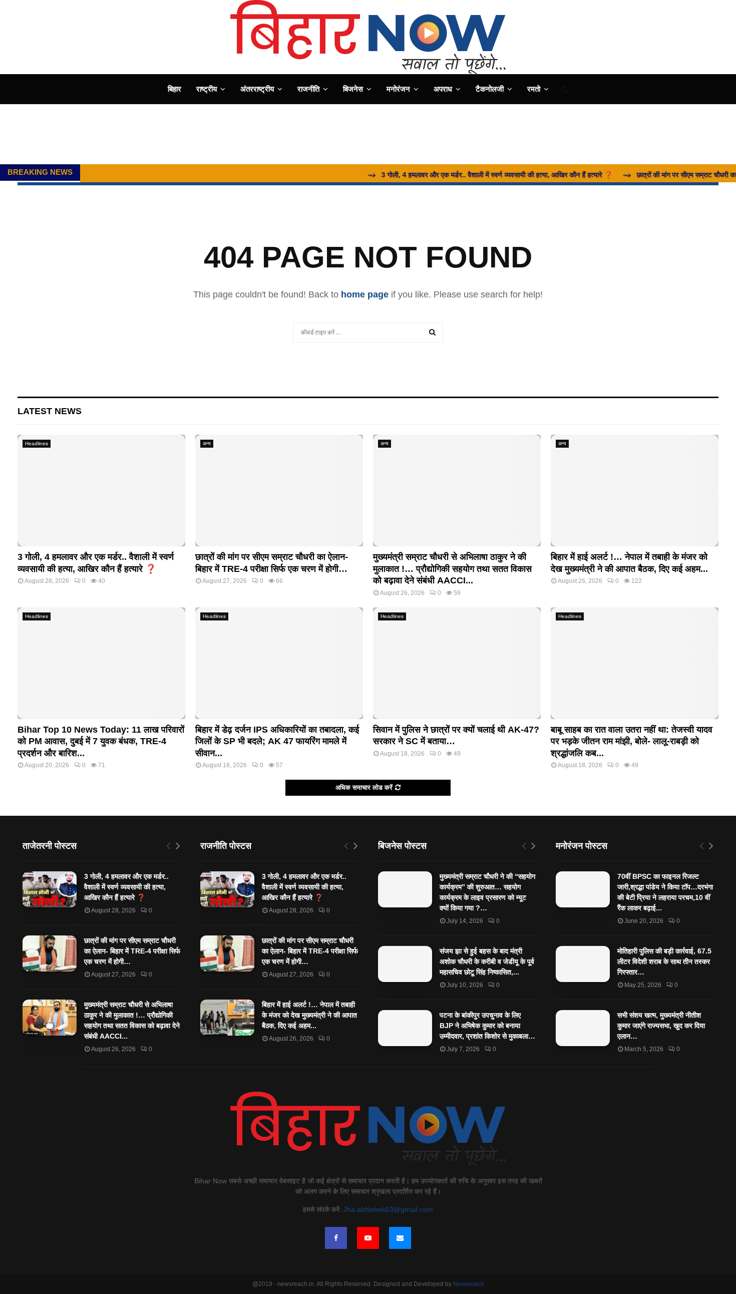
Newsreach (468, 1283)
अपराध (443, 89)
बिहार (174, 89)
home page (365, 294)
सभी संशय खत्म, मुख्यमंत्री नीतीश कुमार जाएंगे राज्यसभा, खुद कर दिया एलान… (661, 1025)
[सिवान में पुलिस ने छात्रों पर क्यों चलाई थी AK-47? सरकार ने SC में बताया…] (457, 663)
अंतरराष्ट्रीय (257, 89)
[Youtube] (368, 1238)
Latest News (50, 411)
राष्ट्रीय (206, 89)
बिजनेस (353, 89)
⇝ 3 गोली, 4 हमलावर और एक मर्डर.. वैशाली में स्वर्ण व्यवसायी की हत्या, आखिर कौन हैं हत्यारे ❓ (465, 175)
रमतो (533, 89)
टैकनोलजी (490, 89)
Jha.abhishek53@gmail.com (388, 1209)
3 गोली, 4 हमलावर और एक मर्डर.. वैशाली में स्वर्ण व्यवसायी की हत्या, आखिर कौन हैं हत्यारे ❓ (126, 886)
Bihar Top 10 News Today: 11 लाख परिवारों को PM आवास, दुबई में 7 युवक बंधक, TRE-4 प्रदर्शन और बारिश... (101, 741)
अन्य (207, 443)
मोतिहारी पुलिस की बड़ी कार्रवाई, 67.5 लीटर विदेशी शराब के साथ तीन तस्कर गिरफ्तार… (664, 961)
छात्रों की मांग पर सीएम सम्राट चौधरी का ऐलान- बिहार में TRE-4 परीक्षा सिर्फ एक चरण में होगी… (132, 950)
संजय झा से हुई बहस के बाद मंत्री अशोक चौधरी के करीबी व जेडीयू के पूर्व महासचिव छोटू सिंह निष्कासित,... (487, 961)
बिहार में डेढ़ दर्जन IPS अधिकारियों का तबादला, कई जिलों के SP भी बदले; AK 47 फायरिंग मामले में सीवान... (277, 741)
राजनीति (308, 89)
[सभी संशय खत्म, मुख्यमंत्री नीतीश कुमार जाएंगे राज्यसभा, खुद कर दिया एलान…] (583, 1028)
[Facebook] (336, 1238)
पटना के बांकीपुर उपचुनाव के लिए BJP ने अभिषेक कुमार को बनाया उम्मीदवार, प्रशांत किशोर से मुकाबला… (487, 1025)
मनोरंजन (398, 89)
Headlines (36, 443)
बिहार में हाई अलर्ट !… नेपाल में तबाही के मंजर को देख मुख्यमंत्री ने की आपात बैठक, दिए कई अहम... (309, 1015)
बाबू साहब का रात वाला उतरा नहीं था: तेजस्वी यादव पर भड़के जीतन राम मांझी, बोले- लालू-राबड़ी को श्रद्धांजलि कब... (631, 741)
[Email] (400, 1238)
